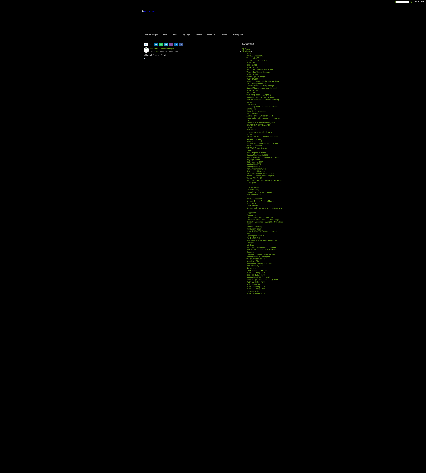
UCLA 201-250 (252, 79)
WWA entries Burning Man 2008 (259, 263)
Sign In (422, 2)
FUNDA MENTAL (253, 238)
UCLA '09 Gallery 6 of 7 (256, 293)
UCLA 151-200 (252, 74)
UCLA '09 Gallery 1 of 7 (256, 273)
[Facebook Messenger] (146, 44)
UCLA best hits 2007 (255, 162)
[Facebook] (181, 44)
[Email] (176, 44)
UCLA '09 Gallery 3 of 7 (256, 282)
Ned (248, 233)
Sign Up (416, 2)
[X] (151, 44)
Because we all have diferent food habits (262, 137)
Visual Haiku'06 (253, 58)
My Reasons (251, 130)
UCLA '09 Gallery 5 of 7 (256, 289)
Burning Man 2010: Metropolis (258, 256)
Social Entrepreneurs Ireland (258, 84)
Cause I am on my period (256, 111)
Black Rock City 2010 (255, 266)
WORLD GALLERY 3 (255, 199)
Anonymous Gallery (254, 227)
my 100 (249, 127)
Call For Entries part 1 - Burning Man (261, 254)
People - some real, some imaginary (261, 176)
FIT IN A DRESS (253, 113)
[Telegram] (166, 44)
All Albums (246, 51)
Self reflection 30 (253, 284)
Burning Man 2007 (254, 164)
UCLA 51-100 (252, 65)
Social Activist (252, 206)
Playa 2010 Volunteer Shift (257, 270)
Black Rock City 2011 (255, 261)
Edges (249, 150)
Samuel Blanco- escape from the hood (262, 88)
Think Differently (253, 190)
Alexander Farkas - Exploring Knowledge (263, 220)
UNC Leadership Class (256, 171)
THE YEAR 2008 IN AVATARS (259, 95)
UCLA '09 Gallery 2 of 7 (256, 275)
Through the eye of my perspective (260, 192)
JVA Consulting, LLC (255, 187)
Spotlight (250, 243)
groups (249, 197)
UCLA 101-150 (252, 67)
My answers (251, 215)
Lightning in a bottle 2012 (256, 236)
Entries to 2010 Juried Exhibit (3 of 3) (261, 123)
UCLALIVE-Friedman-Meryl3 (162, 49)
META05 (250, 134)
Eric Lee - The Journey (255, 139)
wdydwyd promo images (256, 77)
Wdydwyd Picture (253, 160)
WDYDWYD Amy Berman (257, 148)
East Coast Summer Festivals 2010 (260, 173)
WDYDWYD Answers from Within (260, 70)
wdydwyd (250, 245)
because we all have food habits (259, 132)
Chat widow (251, 104)
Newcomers (251, 268)
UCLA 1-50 (251, 63)
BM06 (249, 53)
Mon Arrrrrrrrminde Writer (256, 169)
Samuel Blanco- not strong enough (260, 86)
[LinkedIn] (156, 44)
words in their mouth (254, 141)
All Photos (246, 49)
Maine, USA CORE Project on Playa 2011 (263, 231)
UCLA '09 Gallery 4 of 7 (256, 287)
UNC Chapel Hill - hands (256, 153)
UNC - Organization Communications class (263, 157)
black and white (253, 291)
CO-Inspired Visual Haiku (257, 60)
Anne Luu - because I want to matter (261, 97)
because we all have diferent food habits (262, 143)
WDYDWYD (251, 93)
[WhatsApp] (161, 44)
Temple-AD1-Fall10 (254, 178)
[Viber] (171, 44)
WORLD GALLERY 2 (255, 146)
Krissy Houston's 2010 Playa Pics (260, 217)
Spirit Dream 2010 (254, 229)
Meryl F (158, 51)
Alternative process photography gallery (262, 280)
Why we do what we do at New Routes (262, 240)
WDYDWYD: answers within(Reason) (261, 247)
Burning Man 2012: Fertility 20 (258, 277)
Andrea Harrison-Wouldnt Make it (260, 116)
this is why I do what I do (256, 259)
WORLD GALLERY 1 (255, 56)
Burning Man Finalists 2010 (257, 155)
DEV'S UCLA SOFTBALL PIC (258, 125)
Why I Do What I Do (254, 194)
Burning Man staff (253, 167)
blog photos (251, 213)
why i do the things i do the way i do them (263, 81)
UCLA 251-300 (252, 90)
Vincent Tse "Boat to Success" (258, 72)
